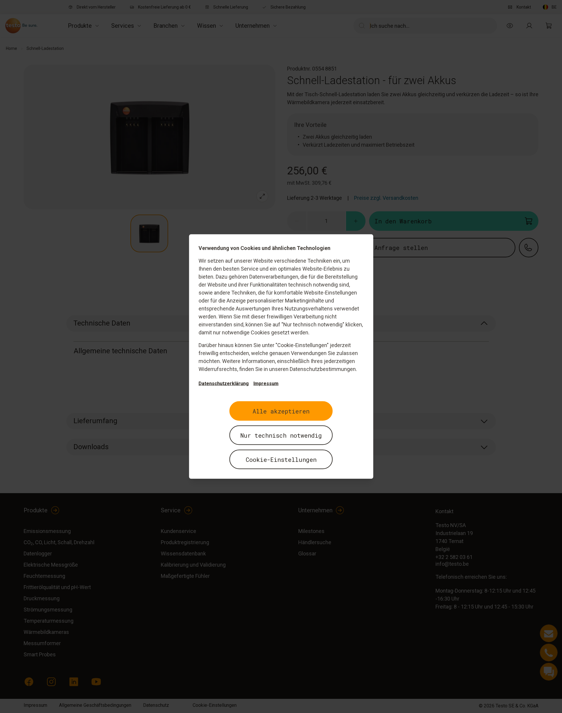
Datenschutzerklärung (224, 383)
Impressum (265, 383)
